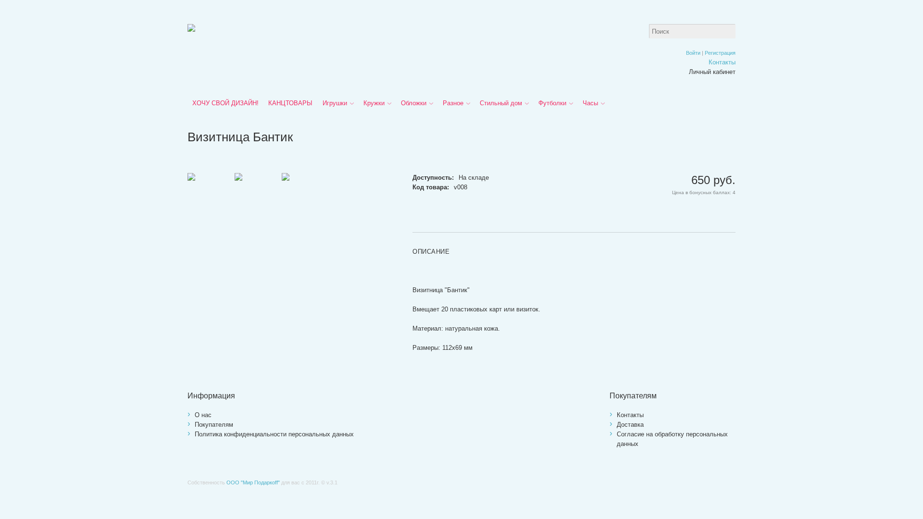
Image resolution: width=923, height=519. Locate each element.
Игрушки (335, 103)
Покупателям (214, 424)
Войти (693, 53)
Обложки (413, 103)
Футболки (552, 103)
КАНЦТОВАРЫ (290, 103)
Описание (430, 251)
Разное (453, 103)
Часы (590, 103)
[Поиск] (728, 31)
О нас (203, 415)
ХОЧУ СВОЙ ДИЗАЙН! (225, 103)
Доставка (630, 424)
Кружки (374, 103)
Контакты (722, 62)
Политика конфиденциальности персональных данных (274, 434)
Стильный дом (501, 103)
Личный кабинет (712, 71)
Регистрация (720, 53)
